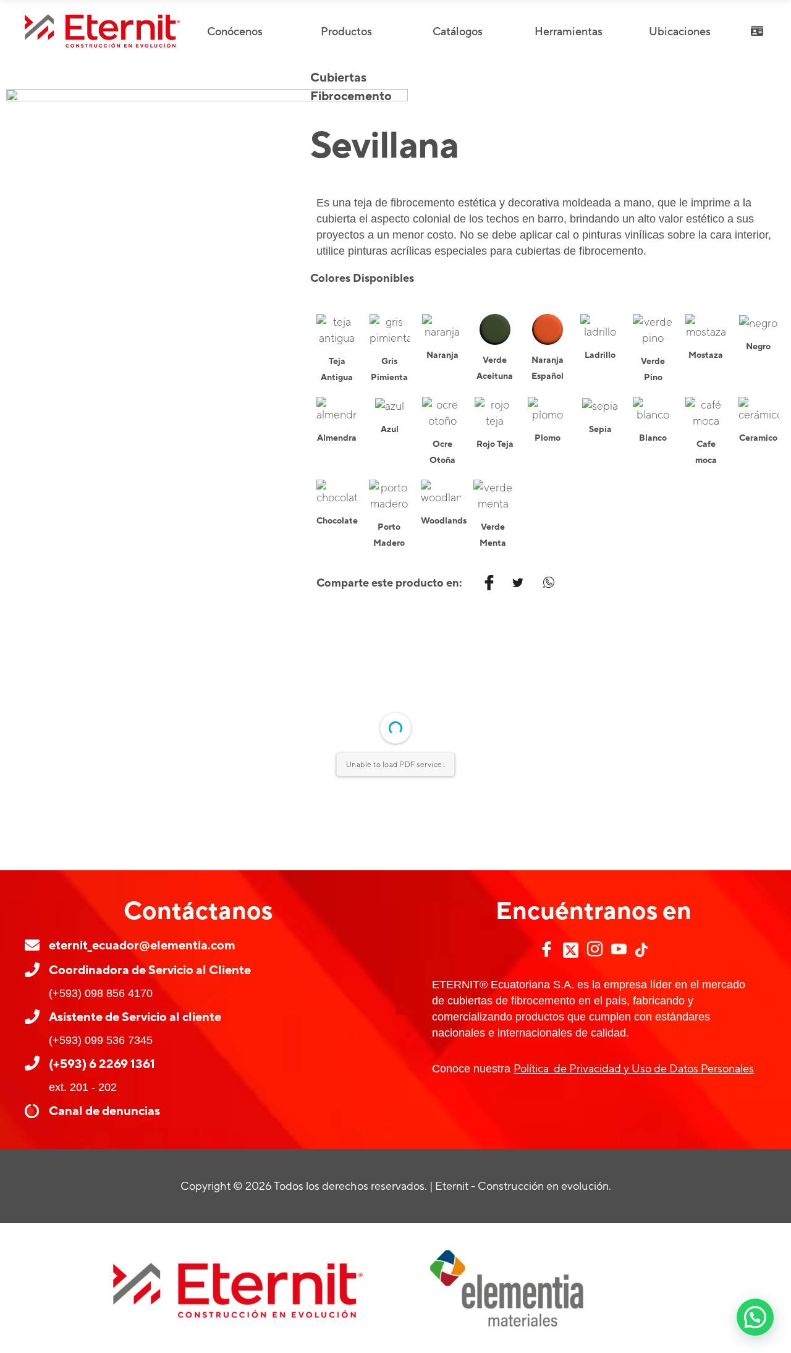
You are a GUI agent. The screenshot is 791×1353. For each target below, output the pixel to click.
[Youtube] (619, 949)
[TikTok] (641, 950)
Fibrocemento (351, 95)
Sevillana (384, 144)
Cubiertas (338, 77)
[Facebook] (546, 949)
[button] (755, 1317)
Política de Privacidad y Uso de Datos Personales (634, 1068)
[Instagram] (595, 949)
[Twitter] (570, 950)
